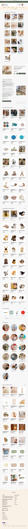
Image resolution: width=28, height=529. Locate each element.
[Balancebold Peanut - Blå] (14, 113)
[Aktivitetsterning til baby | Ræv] (6, 198)
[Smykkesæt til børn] (22, 356)
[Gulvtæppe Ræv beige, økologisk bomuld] (14, 414)
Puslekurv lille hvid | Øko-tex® (5, 470)
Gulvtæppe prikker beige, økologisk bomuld (14, 406)
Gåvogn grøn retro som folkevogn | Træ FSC (18, 68)
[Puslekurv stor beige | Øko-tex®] (14, 465)
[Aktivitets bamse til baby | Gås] (6, 185)
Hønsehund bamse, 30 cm (22, 231)
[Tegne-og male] (14, 366)
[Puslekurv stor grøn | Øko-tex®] (14, 452)
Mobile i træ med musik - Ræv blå (6, 394)
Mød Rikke (3, 514)
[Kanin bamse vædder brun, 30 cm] (14, 286)
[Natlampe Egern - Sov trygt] (6, 440)
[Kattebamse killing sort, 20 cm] (22, 273)
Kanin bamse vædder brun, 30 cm (13, 290)
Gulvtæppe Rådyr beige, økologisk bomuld (22, 406)
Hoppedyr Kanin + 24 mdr (21, 166)
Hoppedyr (5, 351)
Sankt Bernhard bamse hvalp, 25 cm (13, 254)
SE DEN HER (15, 71)
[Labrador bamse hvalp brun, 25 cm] (6, 261)
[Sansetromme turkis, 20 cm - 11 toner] (6, 137)
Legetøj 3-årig (20, 36)
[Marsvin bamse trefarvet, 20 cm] (14, 298)
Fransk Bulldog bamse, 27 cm (6, 254)
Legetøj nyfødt (20, 28)
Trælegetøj (22, 370)
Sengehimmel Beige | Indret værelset (21, 394)
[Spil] (5, 366)
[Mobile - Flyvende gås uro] (6, 402)
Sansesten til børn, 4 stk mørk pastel (6, 129)
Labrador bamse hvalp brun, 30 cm (13, 242)
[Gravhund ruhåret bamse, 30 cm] (22, 238)
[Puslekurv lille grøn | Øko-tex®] (22, 452)
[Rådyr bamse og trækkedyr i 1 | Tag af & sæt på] (22, 185)
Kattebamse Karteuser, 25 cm (5, 278)
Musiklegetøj (14, 351)
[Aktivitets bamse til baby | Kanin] (22, 173)
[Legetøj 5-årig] (14, 41)
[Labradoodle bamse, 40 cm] (6, 226)
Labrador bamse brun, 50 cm (14, 218)
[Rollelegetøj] (5, 356)
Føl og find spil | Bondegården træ (13, 153)
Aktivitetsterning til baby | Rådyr (14, 202)
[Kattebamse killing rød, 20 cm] (14, 273)
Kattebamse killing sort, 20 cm (22, 278)
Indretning (16, 498)
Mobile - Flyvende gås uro (5, 406)
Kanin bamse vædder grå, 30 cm (21, 290)
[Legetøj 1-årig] (7, 33)
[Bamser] (22, 327)
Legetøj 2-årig (13, 36)
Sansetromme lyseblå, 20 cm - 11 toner (22, 142)
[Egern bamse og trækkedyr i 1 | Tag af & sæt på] (14, 185)
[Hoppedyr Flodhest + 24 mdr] (14, 162)
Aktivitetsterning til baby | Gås (22, 202)
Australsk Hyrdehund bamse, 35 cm (13, 231)
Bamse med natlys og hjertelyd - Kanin (21, 432)
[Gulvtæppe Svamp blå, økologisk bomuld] (22, 414)
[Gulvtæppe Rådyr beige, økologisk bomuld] (22, 402)
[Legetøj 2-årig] (14, 33)
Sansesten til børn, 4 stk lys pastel (22, 117)
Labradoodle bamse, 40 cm (6, 231)
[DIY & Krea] (14, 16)
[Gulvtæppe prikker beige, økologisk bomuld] (14, 402)
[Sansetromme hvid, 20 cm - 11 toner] (22, 124)
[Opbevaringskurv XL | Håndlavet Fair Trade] (14, 478)
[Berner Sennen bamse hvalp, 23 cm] (22, 261)
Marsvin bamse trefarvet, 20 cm (14, 302)
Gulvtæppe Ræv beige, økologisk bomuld (13, 419)
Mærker (16, 502)
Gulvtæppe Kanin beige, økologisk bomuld (6, 432)
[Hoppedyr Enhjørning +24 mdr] (6, 162)
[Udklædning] (5, 376)
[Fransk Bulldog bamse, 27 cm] (6, 250)
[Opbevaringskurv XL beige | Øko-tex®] (6, 478)
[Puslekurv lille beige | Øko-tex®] (22, 465)
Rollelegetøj (6, 361)
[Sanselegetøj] (20, 16)
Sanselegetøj (20, 20)
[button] (26, 4)
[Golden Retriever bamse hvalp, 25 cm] (22, 250)
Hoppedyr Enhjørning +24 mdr (5, 166)
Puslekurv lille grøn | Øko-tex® (21, 456)
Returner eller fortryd (5, 519)
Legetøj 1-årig (7, 36)
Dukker (14, 341)
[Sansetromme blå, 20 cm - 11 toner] (14, 124)
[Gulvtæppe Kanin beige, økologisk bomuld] (6, 427)
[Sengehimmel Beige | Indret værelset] (22, 390)
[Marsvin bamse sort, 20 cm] (22, 298)
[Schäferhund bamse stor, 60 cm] (6, 213)
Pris (15, 503)
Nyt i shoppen (7, 20)
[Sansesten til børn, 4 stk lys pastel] (22, 113)
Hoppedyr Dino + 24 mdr (22, 153)
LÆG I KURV (22, 73)
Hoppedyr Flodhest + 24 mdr (14, 166)
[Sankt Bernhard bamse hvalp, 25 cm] (14, 250)
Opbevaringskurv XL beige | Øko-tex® (5, 482)
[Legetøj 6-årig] (20, 41)
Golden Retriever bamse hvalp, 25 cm (22, 254)
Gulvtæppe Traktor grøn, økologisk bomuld (6, 419)
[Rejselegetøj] (22, 347)
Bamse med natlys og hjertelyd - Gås (13, 432)
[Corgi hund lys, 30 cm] (6, 238)
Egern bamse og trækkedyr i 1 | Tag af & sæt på (13, 190)
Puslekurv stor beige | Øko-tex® (13, 470)
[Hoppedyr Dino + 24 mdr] (22, 149)
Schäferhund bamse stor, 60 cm (6, 218)
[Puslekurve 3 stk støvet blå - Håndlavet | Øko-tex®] (6, 452)
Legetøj (15, 497)
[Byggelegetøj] (5, 337)
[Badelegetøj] (14, 327)
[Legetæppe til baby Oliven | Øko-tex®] (22, 478)
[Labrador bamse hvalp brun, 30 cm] (14, 238)
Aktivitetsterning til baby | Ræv (6, 202)
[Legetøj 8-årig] (14, 49)
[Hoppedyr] (5, 347)
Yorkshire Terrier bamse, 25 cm (14, 266)
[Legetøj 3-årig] (20, 33)
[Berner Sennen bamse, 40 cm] (22, 213)
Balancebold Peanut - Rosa (5, 117)
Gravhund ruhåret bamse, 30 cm (21, 242)
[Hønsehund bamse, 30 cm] (22, 226)
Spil (6, 370)
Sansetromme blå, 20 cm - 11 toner (14, 129)
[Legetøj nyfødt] (20, 25)
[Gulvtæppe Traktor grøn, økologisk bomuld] (6, 414)
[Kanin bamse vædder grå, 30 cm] (22, 286)
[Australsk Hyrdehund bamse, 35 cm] (14, 226)
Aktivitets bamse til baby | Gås (6, 190)
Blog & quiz (3, 513)
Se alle (25, 107)
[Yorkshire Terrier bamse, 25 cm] (14, 261)
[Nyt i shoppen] (7, 16)
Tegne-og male (14, 370)
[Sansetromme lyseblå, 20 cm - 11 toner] (22, 137)
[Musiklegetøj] (14, 347)
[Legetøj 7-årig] (7, 49)
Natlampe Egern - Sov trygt (5, 444)
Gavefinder (16, 496)
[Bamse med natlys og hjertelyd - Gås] (14, 427)
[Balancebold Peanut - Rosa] (6, 113)
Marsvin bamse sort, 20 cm (22, 302)
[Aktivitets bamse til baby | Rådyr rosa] (14, 173)
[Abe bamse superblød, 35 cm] (6, 298)
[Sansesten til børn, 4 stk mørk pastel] (6, 124)
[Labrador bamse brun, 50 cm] (14, 213)
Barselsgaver (13, 28)
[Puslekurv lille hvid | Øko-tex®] (6, 465)
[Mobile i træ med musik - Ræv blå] (6, 390)
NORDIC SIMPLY (5, 524)
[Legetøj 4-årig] (7, 41)
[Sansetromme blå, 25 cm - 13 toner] (14, 137)
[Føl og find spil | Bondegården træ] (14, 149)
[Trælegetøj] (22, 366)
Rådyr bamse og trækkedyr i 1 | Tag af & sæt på (22, 190)
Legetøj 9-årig (20, 53)
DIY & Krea (13, 20)
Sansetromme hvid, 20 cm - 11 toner (22, 129)
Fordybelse (22, 341)
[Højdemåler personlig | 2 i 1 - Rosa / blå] (22, 440)
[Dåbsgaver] (7, 25)
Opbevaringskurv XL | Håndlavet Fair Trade (13, 482)
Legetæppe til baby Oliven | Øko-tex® (21, 482)
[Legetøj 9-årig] (20, 49)
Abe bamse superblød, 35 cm (6, 302)
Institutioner (16, 504)
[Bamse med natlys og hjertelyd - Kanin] (22, 427)
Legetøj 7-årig (7, 53)
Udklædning (6, 380)
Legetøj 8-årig (13, 53)
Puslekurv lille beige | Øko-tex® (21, 470)
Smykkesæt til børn (22, 361)
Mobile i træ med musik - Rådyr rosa (14, 394)
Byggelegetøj (6, 341)
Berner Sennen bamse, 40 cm (22, 218)
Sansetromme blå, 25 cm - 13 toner (14, 142)
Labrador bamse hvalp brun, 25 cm (5, 266)
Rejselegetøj (22, 351)
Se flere (25, 308)
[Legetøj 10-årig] (7, 58)
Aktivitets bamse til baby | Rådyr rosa (14, 178)
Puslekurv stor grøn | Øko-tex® (13, 456)
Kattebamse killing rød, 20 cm (14, 278)
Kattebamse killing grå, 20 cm (6, 290)
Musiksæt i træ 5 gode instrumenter (5, 153)
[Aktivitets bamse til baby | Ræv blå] (6, 173)
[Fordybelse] (22, 337)
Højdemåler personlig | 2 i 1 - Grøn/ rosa (14, 444)
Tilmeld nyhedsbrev (4, 518)
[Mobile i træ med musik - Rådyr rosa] (14, 390)
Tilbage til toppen (14, 492)
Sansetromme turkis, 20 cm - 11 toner (6, 142)
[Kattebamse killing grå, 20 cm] (6, 286)
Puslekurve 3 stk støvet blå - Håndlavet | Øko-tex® (6, 457)
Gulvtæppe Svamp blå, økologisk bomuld (21, 419)
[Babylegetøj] (5, 327)
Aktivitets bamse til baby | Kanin (22, 178)
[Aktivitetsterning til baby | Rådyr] (14, 198)
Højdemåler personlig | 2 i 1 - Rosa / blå (22, 444)
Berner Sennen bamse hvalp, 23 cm (21, 266)
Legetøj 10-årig (7, 61)
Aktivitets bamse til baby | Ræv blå (6, 178)
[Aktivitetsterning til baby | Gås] (22, 198)
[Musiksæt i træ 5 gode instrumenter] (6, 149)
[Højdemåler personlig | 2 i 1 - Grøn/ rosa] (14, 440)
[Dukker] (14, 337)
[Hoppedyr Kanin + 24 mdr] (22, 162)
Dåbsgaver (6, 28)
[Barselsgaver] (14, 25)
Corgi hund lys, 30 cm (5, 242)
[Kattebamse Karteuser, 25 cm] (6, 273)
